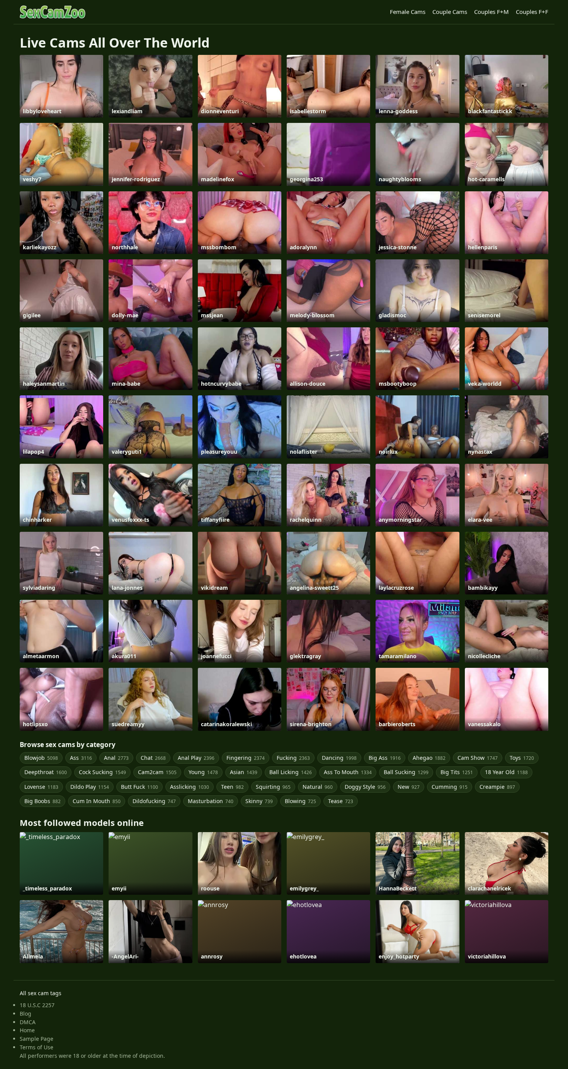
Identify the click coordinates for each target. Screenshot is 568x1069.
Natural (318, 786)
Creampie (497, 786)
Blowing (300, 801)
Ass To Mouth (348, 772)
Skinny (259, 801)
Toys (522, 757)
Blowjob (41, 757)
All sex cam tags (40, 993)
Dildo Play (89, 786)
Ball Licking (290, 772)
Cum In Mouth (97, 801)
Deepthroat (45, 772)
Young (203, 772)
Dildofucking (154, 801)
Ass (81, 757)
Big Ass (385, 757)
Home (27, 1030)
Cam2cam (157, 772)
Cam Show (477, 757)
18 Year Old (506, 772)
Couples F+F (532, 11)
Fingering (245, 757)
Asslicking (189, 786)
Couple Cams (449, 11)
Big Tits (456, 772)
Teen (232, 786)
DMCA (28, 1022)
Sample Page (36, 1038)
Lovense (41, 786)
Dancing (339, 757)
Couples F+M (491, 11)
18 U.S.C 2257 (37, 1005)
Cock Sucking (102, 772)
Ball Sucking (406, 772)
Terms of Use (36, 1047)
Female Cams (407, 11)
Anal (116, 757)
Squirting (273, 786)
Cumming (450, 786)
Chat (153, 757)
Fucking (293, 757)
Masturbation (210, 801)
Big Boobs (42, 801)
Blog (25, 1013)
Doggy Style (365, 786)
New (409, 786)
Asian (243, 772)
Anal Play (196, 757)
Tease (340, 801)
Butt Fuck (139, 786)
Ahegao (429, 757)
